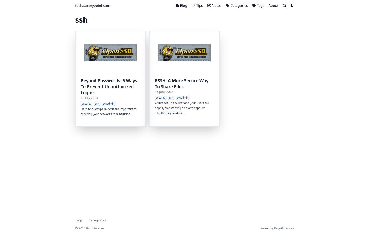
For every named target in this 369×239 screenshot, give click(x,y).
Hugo (277, 228)
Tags (79, 220)
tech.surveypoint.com (92, 5)
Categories (97, 220)
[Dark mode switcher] (292, 5)
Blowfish (289, 228)
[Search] (284, 5)
